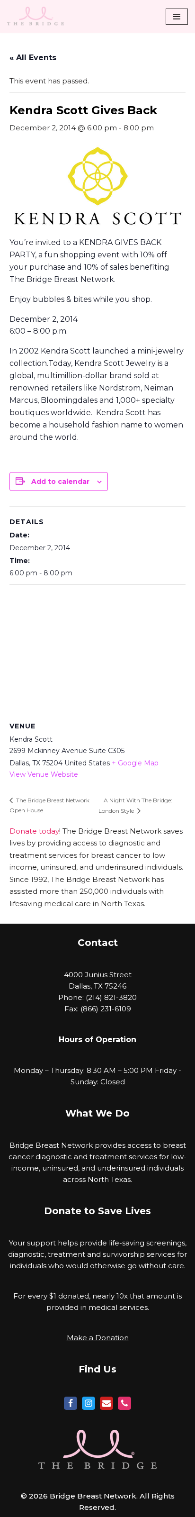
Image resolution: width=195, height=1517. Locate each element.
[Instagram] (88, 1403)
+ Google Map (135, 763)
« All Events (32, 57)
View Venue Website (43, 774)
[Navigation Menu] (177, 17)
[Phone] (124, 1403)
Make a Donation (98, 1337)
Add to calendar (60, 481)
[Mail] (106, 1403)
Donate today (34, 831)
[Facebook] (70, 1403)
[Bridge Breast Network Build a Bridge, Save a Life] (35, 16)
